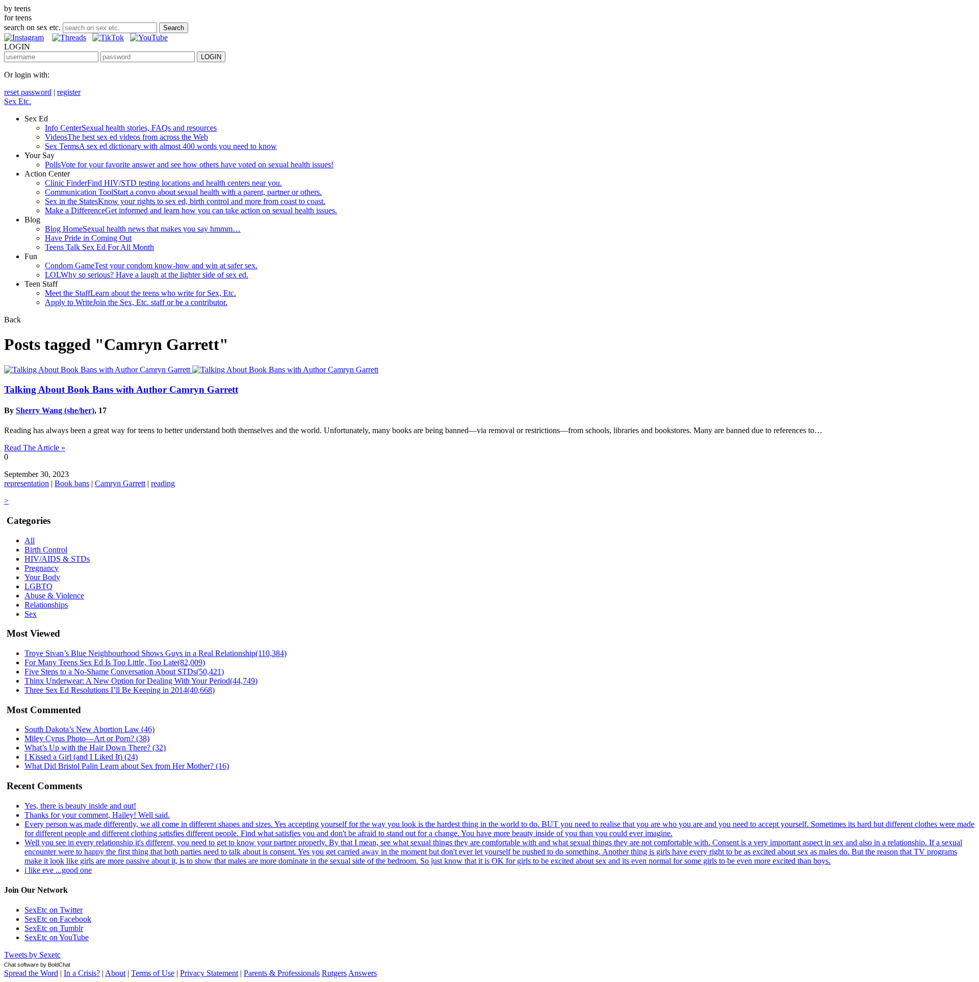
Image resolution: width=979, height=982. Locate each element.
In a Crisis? (82, 973)
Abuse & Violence (54, 595)
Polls (189, 164)
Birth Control (45, 549)
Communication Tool (183, 192)
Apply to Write (136, 302)
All (29, 540)
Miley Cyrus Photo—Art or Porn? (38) (86, 738)
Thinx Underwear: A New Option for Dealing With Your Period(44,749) (140, 680)
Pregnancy (41, 568)
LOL (146, 274)
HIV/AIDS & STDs (57, 559)
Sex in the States (185, 201)
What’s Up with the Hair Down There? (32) (95, 747)
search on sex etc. (32, 27)
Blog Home (143, 228)
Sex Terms (161, 146)
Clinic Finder (163, 183)
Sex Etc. (17, 101)
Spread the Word (31, 973)
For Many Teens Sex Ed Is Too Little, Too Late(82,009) (114, 662)
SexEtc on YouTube (56, 937)
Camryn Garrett (120, 483)
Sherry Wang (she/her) (55, 410)
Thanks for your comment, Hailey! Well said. (97, 815)
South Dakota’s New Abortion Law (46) (89, 729)
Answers (362, 973)
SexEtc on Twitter (53, 909)
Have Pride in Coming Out (88, 238)
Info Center (131, 127)
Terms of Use (152, 973)
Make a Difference (191, 210)
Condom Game (151, 265)
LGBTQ (38, 586)
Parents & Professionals (282, 973)
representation (26, 483)
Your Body (42, 577)
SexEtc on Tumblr (53, 928)
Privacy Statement (209, 973)
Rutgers (334, 973)
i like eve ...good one (58, 870)
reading (163, 483)
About (115, 973)
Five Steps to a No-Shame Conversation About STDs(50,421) (124, 671)
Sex (30, 614)
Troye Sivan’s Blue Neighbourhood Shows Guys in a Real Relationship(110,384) (155, 653)
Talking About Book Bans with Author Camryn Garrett (121, 389)
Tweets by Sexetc (32, 954)
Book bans (72, 483)
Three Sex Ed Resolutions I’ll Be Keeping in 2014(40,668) (119, 690)
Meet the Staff (140, 293)
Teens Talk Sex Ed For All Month (99, 247)
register (69, 92)
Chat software (21, 965)
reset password (27, 92)
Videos (126, 137)
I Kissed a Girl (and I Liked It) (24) (81, 756)
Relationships (46, 604)
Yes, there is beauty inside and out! (80, 805)
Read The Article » (34, 447)
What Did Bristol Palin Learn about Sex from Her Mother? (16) (126, 766)
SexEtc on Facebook (57, 919)
